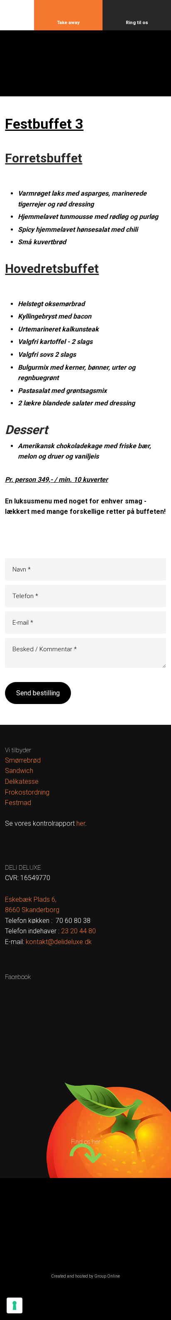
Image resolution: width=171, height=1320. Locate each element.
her (80, 823)
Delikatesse (22, 781)
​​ (78, 931)
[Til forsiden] (86, 69)
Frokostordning (27, 792)
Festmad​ (18, 803)
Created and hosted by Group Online (85, 1276)
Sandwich (19, 771)
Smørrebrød (23, 760)
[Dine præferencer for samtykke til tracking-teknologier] (14, 1305)
